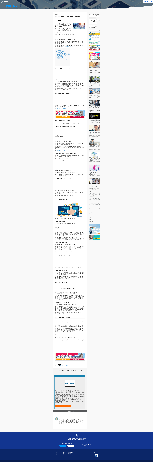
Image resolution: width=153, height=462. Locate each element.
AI (95, 14)
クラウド (94, 21)
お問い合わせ (71, 445)
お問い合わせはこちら (77, 116)
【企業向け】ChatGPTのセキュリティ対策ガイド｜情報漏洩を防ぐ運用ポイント (95, 204)
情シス (63, 18)
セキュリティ (93, 27)
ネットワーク (95, 22)
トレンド (90, 21)
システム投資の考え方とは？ (60, 50)
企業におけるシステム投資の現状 (60, 51)
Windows (90, 20)
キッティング (97, 20)
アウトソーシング (58, 18)
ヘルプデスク (91, 22)
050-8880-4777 (148, 1)
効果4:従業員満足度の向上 (60, 60)
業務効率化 (90, 14)
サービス (57, 453)
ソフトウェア (91, 15)
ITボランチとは (57, 452)
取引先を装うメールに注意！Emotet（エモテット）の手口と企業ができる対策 (95, 213)
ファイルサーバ (97, 16)
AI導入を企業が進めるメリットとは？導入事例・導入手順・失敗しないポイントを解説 (95, 194)
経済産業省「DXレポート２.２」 (62, 150)
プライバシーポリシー (70, 452)
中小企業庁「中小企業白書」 (61, 108)
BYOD (98, 14)
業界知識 (91, 221)
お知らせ (64, 452)
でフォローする (62, 414)
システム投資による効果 (59, 56)
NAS (94, 15)
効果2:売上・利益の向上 (60, 58)
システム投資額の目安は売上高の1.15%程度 (63, 62)
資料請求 (63, 445)
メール (94, 20)
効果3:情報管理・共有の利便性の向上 (62, 59)
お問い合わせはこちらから (69, 46)
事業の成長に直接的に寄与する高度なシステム (63, 54)
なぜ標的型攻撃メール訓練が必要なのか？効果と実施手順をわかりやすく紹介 (95, 199)
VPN (96, 15)
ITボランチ (4, 1)
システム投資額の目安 (59, 61)
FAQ (63, 453)
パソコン (96, 26)
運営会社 (64, 454)
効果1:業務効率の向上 (60, 57)
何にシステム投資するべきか (60, 52)
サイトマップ (69, 453)
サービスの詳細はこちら (63, 116)
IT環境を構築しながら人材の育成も (62, 55)
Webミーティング (91, 16)
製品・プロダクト (58, 454)
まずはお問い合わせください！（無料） (63, 405)
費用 (93, 14)
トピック (57, 365)
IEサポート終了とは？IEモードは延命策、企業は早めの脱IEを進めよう (95, 208)
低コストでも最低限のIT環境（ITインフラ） (63, 53)
